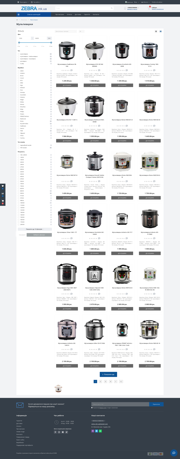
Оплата (69, 14)
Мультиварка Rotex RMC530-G (150, 175)
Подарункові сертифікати (24, 445)
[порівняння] (76, 41)
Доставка (78, 14)
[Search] (112, 8)
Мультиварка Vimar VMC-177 (67, 232)
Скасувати (22, 235)
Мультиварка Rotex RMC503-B (150, 120)
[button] (2, 202)
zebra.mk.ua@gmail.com (99, 424)
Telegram (96, 431)
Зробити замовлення (158, 9)
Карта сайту (20, 440)
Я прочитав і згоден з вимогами (105, 408)
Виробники (20, 442)
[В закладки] (76, 38)
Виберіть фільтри (39, 235)
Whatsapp (100, 431)
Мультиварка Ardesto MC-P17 (122, 232)
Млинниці (24, 20)
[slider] (19, 42)
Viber (92, 431)
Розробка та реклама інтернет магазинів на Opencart (31, 453)
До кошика (67, 85)
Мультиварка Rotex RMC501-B (122, 120)
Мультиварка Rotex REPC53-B (122, 288)
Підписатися (156, 404)
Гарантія (87, 14)
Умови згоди (102, 408)
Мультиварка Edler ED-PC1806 (94, 343)
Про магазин (59, 14)
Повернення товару (22, 437)
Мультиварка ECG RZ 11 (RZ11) (67, 120)
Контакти (96, 14)
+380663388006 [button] (98, 421)
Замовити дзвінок (132, 9)
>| (121, 381)
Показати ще (109, 374)
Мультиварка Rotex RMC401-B (150, 343)
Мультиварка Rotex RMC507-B (67, 175)
